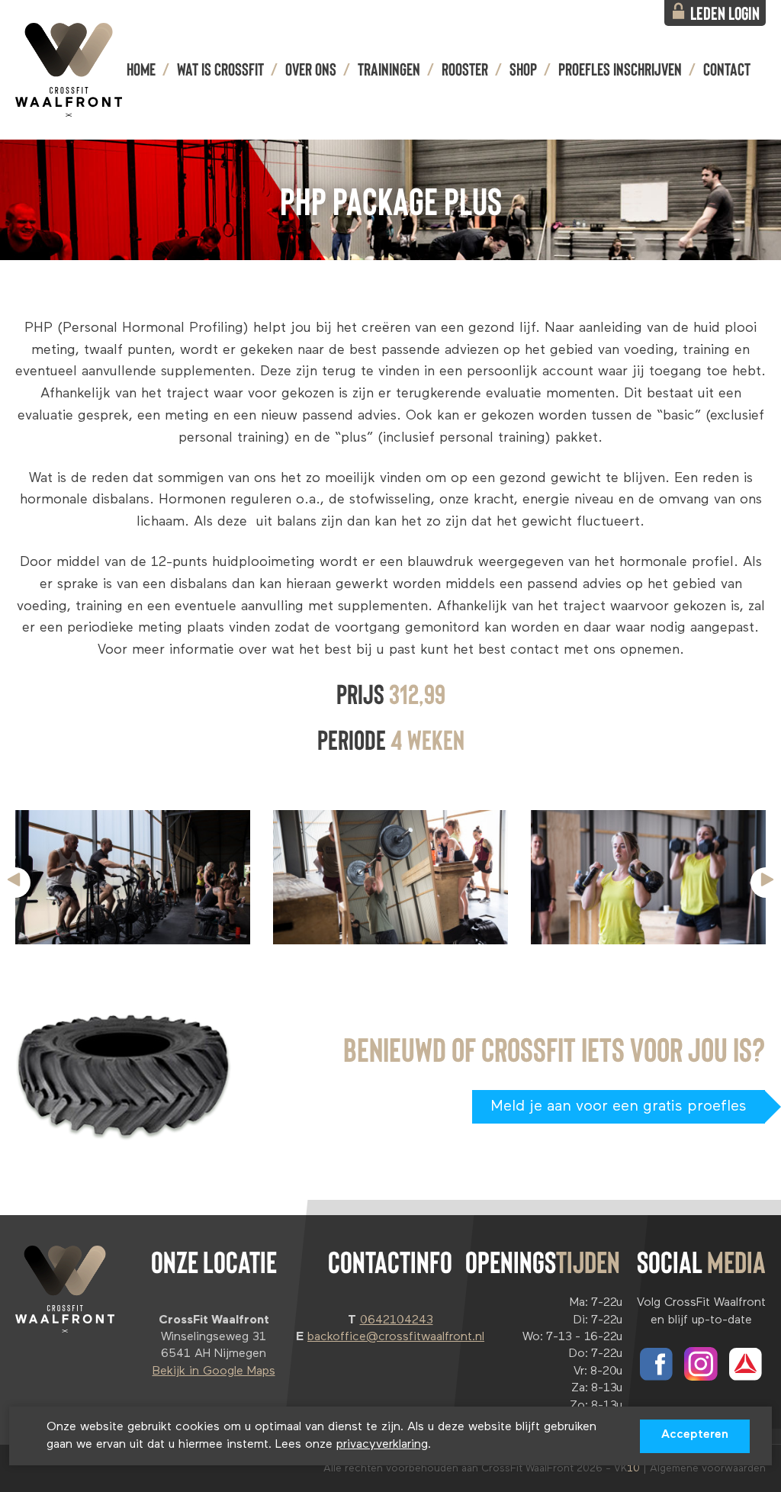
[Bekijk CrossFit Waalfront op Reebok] (745, 1364)
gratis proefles (618, 1106)
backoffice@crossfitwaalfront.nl (395, 1337)
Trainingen (389, 68)
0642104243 (396, 1320)
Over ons (310, 68)
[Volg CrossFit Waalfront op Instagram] (701, 1364)
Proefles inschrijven (620, 68)
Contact (726, 68)
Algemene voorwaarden (708, 1468)
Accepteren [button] (694, 1435)
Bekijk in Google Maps (214, 1371)
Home (141, 68)
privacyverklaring (382, 1445)
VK (627, 1468)
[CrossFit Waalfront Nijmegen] (68, 69)
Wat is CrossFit (220, 68)
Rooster (465, 68)
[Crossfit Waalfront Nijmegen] (64, 1289)
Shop (523, 68)
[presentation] (15, 882)
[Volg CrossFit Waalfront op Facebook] (656, 1364)
